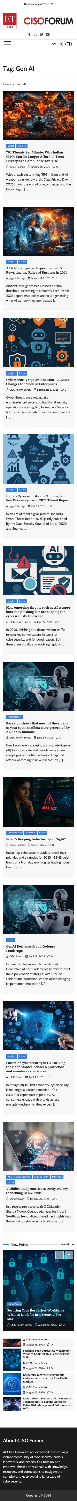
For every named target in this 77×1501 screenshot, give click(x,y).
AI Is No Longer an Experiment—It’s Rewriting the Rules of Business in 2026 (36, 270)
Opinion (22, 146)
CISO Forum (16, 956)
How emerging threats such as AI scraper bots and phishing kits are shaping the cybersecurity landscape (38, 611)
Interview (31, 832)
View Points (15, 1304)
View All (65, 1244)
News (10, 940)
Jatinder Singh (16, 1198)
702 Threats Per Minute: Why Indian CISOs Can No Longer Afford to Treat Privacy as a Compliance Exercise (35, 156)
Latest (11, 146)
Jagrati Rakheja (17, 166)
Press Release (15, 716)
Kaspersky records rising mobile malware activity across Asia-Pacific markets (45, 1354)
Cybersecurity (15, 832)
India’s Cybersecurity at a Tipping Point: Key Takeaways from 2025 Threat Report (38, 498)
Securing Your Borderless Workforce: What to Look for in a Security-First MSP (36, 1314)
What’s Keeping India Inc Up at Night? (36, 839)
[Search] (61, 44)
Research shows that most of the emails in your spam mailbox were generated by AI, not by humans (38, 727)
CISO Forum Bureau (20, 389)
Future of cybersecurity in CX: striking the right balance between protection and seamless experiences (35, 1067)
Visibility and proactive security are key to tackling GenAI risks (37, 1190)
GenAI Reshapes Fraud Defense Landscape (30, 948)
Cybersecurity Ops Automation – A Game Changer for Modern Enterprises (38, 381)
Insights (11, 261)
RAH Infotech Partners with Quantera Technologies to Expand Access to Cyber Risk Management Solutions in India (47, 1379)
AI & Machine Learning (19, 1177)
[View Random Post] (54, 44)
